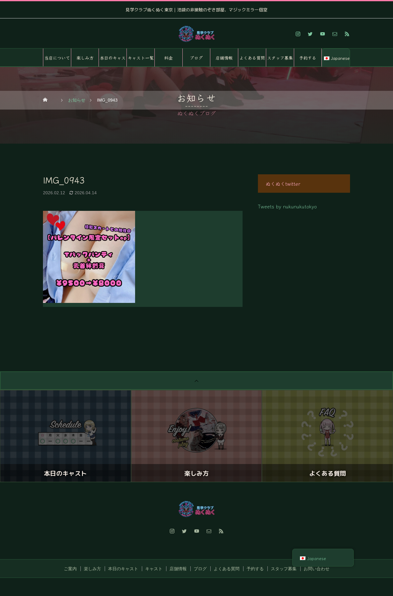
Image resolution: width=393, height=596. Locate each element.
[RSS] (347, 34)
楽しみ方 (85, 58)
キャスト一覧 (141, 58)
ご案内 (70, 568)
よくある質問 (252, 58)
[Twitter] (310, 34)
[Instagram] (298, 34)
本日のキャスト (113, 61)
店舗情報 (224, 58)
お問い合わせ (316, 568)
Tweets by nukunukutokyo (287, 206)
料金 (168, 58)
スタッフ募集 (280, 58)
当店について (57, 58)
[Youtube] (322, 34)
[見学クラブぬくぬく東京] (196, 33)
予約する (307, 58)
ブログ (196, 58)
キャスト (153, 568)
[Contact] (335, 34)
